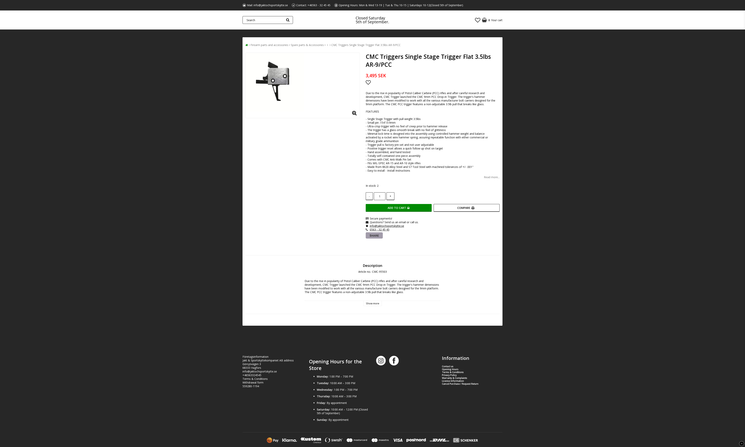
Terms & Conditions (255, 379)
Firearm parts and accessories (269, 45)
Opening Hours (450, 369)
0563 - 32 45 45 (379, 229)
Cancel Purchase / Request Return (460, 383)
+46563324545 (252, 375)
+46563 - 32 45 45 (319, 5)
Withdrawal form (253, 382)
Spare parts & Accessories (307, 45)
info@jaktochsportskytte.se (271, 5)
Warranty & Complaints (454, 378)
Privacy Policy (449, 375)
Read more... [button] (492, 177)
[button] (477, 20)
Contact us (447, 366)
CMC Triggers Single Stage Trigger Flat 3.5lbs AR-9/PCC (366, 45)
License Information (453, 380)
